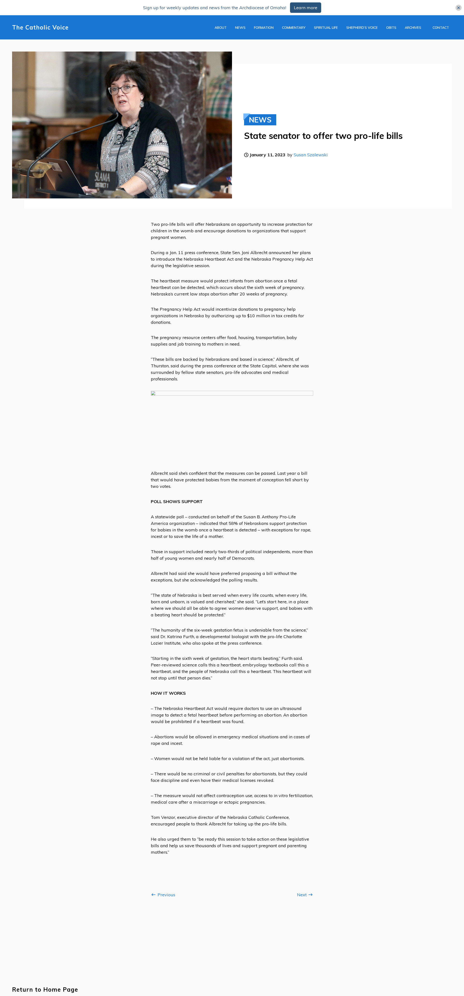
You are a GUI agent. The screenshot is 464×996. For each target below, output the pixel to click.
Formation (264, 27)
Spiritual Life (326, 27)
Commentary (293, 27)
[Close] (459, 8)
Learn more (305, 7)
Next (302, 895)
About (221, 27)
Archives (413, 27)
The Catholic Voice (40, 27)
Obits (391, 27)
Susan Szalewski (311, 155)
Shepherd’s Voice (362, 27)
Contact (441, 27)
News (240, 27)
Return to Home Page (45, 989)
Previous (165, 895)
